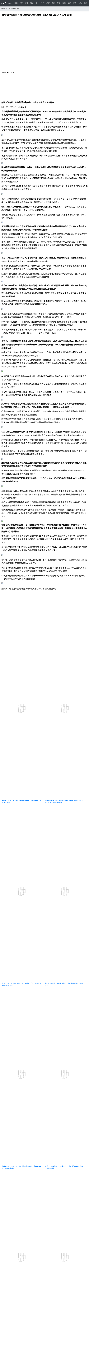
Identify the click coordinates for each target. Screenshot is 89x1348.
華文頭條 (12, 8)
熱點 (21, 3)
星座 (69, 3)
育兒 (32, 3)
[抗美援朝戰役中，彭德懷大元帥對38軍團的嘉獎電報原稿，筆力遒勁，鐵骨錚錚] (65, 798)
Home (10, 3)
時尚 (85, 3)
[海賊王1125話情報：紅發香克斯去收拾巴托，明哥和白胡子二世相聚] (65, 1164)
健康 (26, 3)
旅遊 (48, 3)
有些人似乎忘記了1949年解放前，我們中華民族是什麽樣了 (64, 983)
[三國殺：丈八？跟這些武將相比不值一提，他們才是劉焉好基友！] (22, 798)
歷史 (74, 3)
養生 (37, 3)
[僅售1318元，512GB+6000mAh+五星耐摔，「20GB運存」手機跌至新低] (22, 981)
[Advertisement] (44, 607)
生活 (42, 3)
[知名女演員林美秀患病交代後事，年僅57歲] (22, 1346)
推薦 (16, 3)
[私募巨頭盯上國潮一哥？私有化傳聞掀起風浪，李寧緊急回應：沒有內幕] (22, 1164)
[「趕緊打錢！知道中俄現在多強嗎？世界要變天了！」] (65, 1346)
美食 (58, 3)
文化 (80, 3)
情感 (64, 3)
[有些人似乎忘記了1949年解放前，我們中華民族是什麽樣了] (65, 981)
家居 (53, 3)
